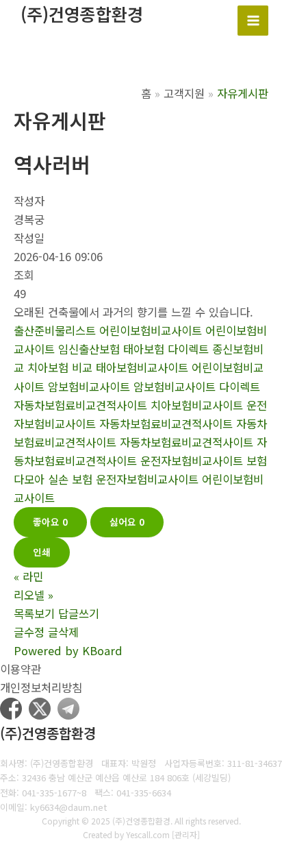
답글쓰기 (78, 613)
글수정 (29, 632)
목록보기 (34, 613)
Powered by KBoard (68, 650)
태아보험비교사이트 (142, 367)
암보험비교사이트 (89, 386)
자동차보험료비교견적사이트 (166, 423)
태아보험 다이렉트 (166, 349)
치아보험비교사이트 (197, 405)
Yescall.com (148, 834)
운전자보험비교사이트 (191, 460)
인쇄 (42, 552)
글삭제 (63, 632)
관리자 (186, 834)
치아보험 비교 (59, 367)
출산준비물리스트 (55, 330)
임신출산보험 (89, 349)
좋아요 (50, 521)
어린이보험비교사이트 (150, 330)
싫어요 (127, 521)
